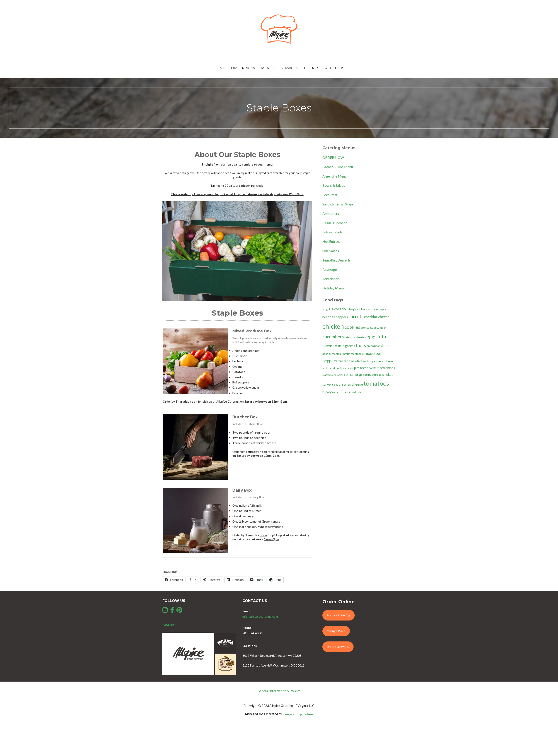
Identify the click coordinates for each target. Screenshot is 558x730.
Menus (268, 68)
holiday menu (330, 354)
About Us (334, 68)
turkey (327, 392)
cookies (352, 327)
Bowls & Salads (333, 185)
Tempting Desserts (336, 260)
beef (325, 317)
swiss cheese (352, 384)
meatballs (357, 354)
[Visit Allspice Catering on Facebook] (172, 611)
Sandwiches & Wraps (338, 204)
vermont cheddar (341, 392)
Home (219, 68)
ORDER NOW (333, 157)
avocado (339, 309)
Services (289, 68)
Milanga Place (336, 631)
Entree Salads (332, 232)
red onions (387, 368)
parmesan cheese (382, 361)
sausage (376, 374)
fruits (361, 345)
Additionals (331, 279)
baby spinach (354, 309)
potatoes (374, 368)
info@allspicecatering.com (260, 616)
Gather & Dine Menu (337, 167)
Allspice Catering (338, 615)
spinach (336, 384)
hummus (344, 354)
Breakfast (329, 195)
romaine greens (357, 374)
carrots (356, 316)
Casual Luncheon (334, 223)
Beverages (330, 269)
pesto (325, 368)
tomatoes (376, 383)
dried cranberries (355, 337)
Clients (311, 68)
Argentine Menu (334, 176)
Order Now (243, 68)
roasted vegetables (332, 374)
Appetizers (330, 213)
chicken (333, 326)
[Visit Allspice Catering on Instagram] (165, 611)
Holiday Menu (333, 288)
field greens (346, 346)
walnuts (356, 392)
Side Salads (330, 251)
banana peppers (380, 309)
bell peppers (339, 317)
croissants (367, 327)
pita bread (361, 368)
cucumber (380, 327)
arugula (326, 309)
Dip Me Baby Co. (338, 646)
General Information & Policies (279, 691)
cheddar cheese (377, 317)
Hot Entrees (331, 241)
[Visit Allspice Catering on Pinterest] (179, 611)
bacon (365, 309)
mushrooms (346, 361)
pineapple (348, 368)
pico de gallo (335, 368)
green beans (374, 346)
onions (367, 361)
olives (359, 361)
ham (386, 345)
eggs (371, 336)
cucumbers (333, 336)
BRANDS (169, 625)
